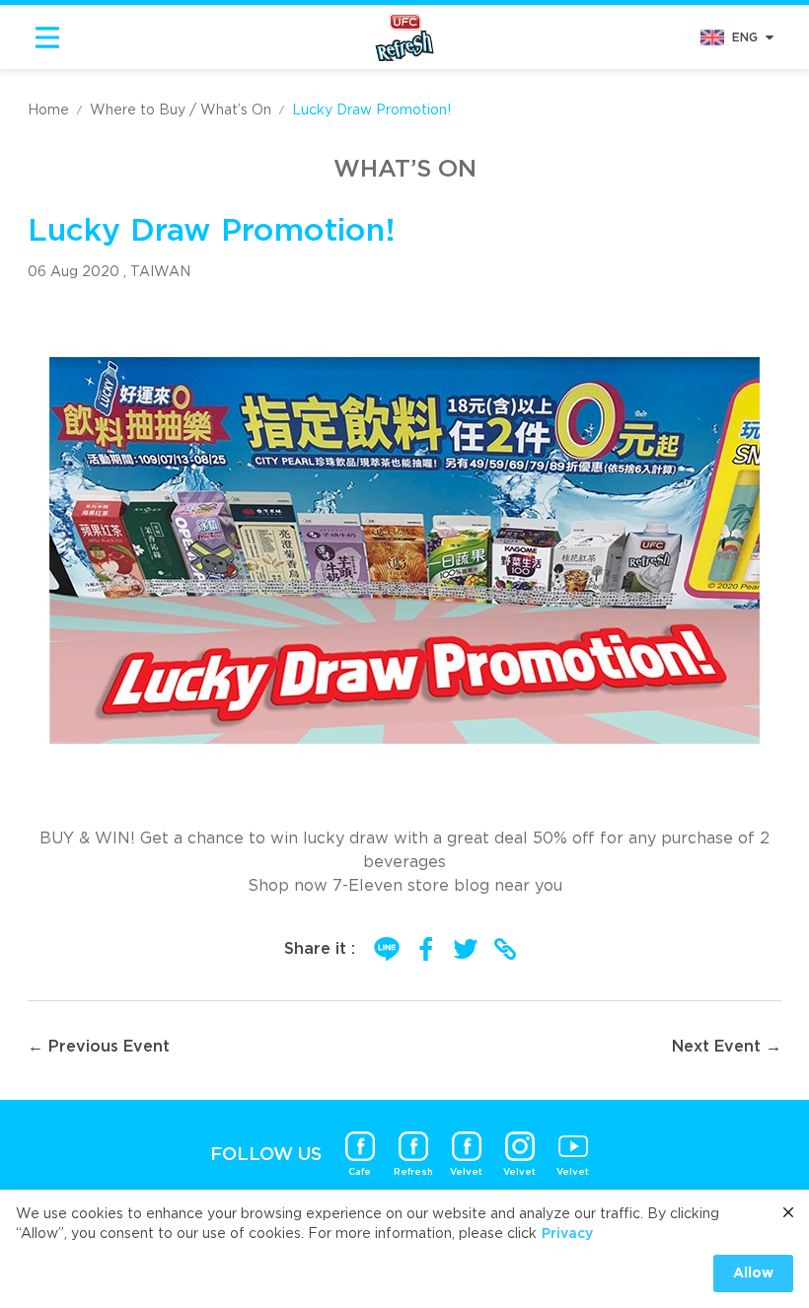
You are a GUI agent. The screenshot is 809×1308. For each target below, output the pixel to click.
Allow (753, 1273)
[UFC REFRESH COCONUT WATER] (404, 36)
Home (48, 110)
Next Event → (726, 1046)
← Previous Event (99, 1046)
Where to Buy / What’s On (180, 110)
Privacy (567, 1234)
